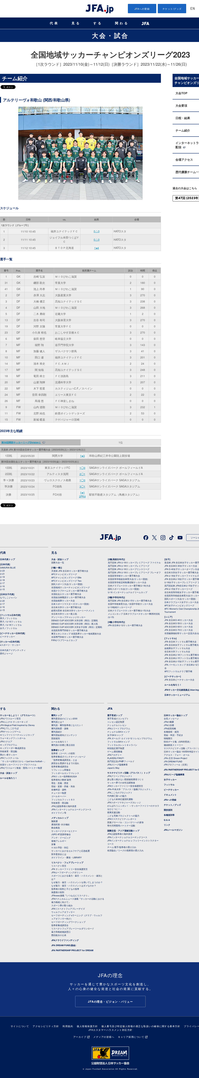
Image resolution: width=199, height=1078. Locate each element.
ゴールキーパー (58, 796)
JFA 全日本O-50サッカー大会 (178, 623)
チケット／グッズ (172, 804)
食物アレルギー (58, 840)
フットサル (169, 784)
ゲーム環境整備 (114, 751)
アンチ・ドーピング (61, 837)
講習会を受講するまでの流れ (65, 763)
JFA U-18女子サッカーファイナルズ (181, 575)
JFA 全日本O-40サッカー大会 (178, 619)
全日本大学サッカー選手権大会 (66, 607)
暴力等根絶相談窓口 (61, 931)
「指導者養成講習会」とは (64, 759)
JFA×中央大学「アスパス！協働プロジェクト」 (130, 789)
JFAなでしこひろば (9, 728)
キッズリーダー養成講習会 (13, 747)
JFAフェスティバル (9, 757)
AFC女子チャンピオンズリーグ (179, 605)
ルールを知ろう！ (173, 684)
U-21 (2, 573)
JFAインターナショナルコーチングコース (71, 809)
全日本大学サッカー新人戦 (64, 613)
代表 (54, 23)
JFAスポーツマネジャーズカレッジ (124, 802)
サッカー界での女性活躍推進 (121, 782)
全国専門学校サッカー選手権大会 (67, 636)
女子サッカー (170, 779)
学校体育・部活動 (8, 751)
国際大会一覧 (57, 562)
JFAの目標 (169, 725)
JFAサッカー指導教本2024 (64, 776)
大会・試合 (110, 35)
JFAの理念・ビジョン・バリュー (110, 1001)
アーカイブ (79, 1036)
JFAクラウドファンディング (65, 940)
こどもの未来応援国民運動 (120, 799)
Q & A (167, 819)
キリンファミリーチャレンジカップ (17, 734)
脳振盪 (54, 821)
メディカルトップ (59, 817)
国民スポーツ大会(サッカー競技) (67, 584)
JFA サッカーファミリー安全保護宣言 (69, 869)
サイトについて (20, 1026)
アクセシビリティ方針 (46, 1026)
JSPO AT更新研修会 (61, 834)
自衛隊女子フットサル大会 (177, 648)
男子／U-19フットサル (11, 621)
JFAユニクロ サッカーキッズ (14, 721)
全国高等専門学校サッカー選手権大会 (69, 630)
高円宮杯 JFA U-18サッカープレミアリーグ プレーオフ (134, 572)
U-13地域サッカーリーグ (120, 607)
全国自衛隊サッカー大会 (63, 600)
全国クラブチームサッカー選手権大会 (69, 590)
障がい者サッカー (8, 754)
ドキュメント (170, 794)
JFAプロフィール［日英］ (176, 764)
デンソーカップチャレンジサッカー (68, 617)
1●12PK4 (82, 494)
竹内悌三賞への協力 (117, 795)
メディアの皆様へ (103, 1036)
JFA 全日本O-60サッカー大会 (178, 626)
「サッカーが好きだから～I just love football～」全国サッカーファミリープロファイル (23, 763)
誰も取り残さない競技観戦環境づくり (125, 779)
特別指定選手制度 (115, 748)
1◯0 (82, 468)
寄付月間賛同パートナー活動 (121, 825)
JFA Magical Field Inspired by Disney (17, 725)
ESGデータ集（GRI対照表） (177, 741)
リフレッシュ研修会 (61, 769)
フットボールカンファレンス (65, 773)
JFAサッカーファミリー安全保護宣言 (125, 785)
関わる (122, 23)
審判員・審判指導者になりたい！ (67, 725)
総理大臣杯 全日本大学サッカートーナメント (73, 610)
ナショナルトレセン (117, 725)
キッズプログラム (8, 744)
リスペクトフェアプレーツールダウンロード (72, 928)
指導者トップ (57, 750)
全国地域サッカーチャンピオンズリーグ (70, 587)
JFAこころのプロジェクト (119, 792)
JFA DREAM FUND (173, 761)
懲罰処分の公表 (58, 935)
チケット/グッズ (172, 8)
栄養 (53, 844)
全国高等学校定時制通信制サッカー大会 (127, 582)
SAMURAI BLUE (8, 567)
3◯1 (82, 486)
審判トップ (56, 715)
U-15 (2, 589)
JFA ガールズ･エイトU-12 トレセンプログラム (129, 738)
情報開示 (168, 738)
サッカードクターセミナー (64, 830)
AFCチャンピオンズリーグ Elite (66, 577)
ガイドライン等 (58, 812)
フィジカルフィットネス (63, 799)
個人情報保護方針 (87, 1026)
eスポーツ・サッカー (10, 644)
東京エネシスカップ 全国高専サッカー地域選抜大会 (76, 633)
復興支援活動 (113, 812)
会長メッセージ (171, 718)
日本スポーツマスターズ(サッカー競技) (70, 603)
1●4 (96, 248)
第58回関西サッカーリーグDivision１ (21, 442)
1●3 (82, 456)
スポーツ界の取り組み (62, 905)
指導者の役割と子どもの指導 (65, 888)
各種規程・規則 (171, 731)
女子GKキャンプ (115, 734)
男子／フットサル (8, 618)
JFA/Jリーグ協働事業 (117, 764)
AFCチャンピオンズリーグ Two (66, 580)
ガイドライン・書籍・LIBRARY (66, 857)
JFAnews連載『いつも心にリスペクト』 (70, 895)
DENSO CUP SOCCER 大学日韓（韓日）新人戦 (74, 623)
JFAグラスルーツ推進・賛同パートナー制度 (21, 767)
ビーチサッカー (7, 636)
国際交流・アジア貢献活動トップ (123, 830)
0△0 (97, 231)
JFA (110, 708)
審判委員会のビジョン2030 (64, 718)
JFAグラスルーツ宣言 (10, 718)
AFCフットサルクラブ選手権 (178, 671)
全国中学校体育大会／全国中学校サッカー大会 (130, 603)
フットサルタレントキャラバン (122, 744)
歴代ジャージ (6, 653)
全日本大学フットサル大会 (177, 651)
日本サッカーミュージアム (177, 694)
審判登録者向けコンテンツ (64, 734)
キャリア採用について (131, 1036)
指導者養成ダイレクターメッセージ (68, 756)
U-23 (2, 570)
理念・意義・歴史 (59, 782)
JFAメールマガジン (173, 829)
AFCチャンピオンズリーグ (64, 574)
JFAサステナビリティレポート (122, 818)
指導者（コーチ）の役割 (63, 753)
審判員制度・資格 (59, 728)
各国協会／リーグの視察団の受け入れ (125, 850)
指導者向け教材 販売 (61, 779)
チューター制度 (58, 792)
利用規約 (68, 1026)
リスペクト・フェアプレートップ (67, 862)
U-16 (2, 586)
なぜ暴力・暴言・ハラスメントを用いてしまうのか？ (77, 882)
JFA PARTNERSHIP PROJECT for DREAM (72, 950)
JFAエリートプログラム (118, 728)
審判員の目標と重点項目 (63, 744)
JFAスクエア (6, 741)
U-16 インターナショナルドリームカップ (127, 592)
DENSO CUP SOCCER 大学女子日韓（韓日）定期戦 (76, 626)
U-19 (2, 576)
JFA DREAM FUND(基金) (63, 945)
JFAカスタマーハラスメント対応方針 (110, 1029)
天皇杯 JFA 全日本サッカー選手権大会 (69, 570)
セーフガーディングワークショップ (68, 921)
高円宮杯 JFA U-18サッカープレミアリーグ (128, 565)
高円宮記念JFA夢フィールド (120, 761)
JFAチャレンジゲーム (10, 731)
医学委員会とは (58, 854)
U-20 (2, 600)
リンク (167, 824)
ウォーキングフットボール (13, 738)
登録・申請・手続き (173, 734)
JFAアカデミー (114, 754)
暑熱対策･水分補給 (60, 824)
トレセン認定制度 (115, 721)
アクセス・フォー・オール (176, 754)
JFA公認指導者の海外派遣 (63, 806)
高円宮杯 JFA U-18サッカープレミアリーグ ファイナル (134, 562)
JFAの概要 (169, 721)
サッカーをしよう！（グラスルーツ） (18, 715)
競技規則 (55, 738)
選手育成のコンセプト (118, 718)
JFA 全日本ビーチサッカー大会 (179, 679)
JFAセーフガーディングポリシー (67, 872)
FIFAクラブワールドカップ (64, 640)
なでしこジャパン (8, 597)
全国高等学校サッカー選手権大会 (124, 575)
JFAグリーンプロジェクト (119, 775)
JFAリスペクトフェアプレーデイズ (68, 908)
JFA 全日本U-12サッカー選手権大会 (125, 625)
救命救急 (55, 827)
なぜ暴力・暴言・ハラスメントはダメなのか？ (73, 885)
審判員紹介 (56, 731)
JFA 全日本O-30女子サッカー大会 (180, 565)
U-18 (2, 579)
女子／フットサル (8, 628)
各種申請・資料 (58, 789)
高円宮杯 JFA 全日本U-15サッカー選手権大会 (130, 600)
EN (192, 9)
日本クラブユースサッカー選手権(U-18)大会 (129, 585)
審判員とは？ (57, 721)
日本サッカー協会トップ (175, 715)
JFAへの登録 (142, 8)
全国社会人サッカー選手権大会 (66, 593)
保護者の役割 (57, 892)
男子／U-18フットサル (11, 624)
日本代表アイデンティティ (13, 650)
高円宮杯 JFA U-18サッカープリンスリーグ (128, 569)
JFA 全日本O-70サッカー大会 (178, 629)
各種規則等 (169, 814)
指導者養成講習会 (59, 766)
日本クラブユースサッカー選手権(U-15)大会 (129, 610)
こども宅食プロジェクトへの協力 (123, 815)
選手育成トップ (114, 715)
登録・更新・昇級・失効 (63, 786)
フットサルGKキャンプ (118, 741)
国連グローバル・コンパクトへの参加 (125, 822)
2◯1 (82, 474)
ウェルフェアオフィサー (63, 911)
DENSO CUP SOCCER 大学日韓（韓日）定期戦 (74, 620)
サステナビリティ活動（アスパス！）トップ (128, 772)
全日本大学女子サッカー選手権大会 (181, 572)
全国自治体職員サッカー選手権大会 (68, 597)
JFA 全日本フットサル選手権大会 (180, 641)
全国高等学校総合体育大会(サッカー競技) (128, 578)
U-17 (2, 583)
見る (76, 23)
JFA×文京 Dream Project (175, 758)
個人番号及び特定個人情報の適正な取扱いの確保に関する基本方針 (140, 1026)
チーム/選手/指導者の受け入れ (121, 847)
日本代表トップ (7, 559)
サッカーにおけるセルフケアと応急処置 (70, 850)
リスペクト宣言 (58, 865)
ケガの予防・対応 (59, 847)
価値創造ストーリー (173, 744)
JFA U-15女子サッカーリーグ (178, 588)
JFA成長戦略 (170, 728)
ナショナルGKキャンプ (118, 731)
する (98, 23)
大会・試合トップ (59, 559)
